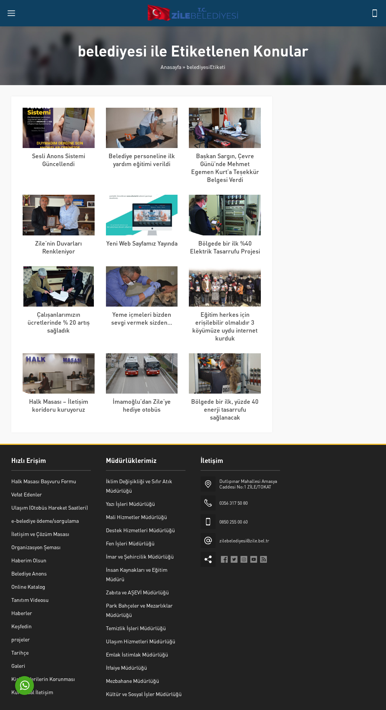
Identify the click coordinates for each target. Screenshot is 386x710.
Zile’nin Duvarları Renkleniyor (58, 247)
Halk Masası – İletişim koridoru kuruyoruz (58, 405)
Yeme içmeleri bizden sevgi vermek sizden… (141, 318)
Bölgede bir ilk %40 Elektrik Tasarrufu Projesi (225, 247)
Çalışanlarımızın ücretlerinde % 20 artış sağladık (59, 322)
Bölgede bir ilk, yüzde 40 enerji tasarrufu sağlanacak (225, 409)
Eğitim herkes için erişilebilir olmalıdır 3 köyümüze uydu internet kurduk (224, 326)
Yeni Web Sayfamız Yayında (142, 243)
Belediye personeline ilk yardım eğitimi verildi (142, 160)
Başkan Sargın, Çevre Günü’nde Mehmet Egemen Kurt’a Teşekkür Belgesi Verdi (225, 167)
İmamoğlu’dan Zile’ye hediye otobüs (142, 405)
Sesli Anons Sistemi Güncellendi (58, 160)
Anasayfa (171, 66)
